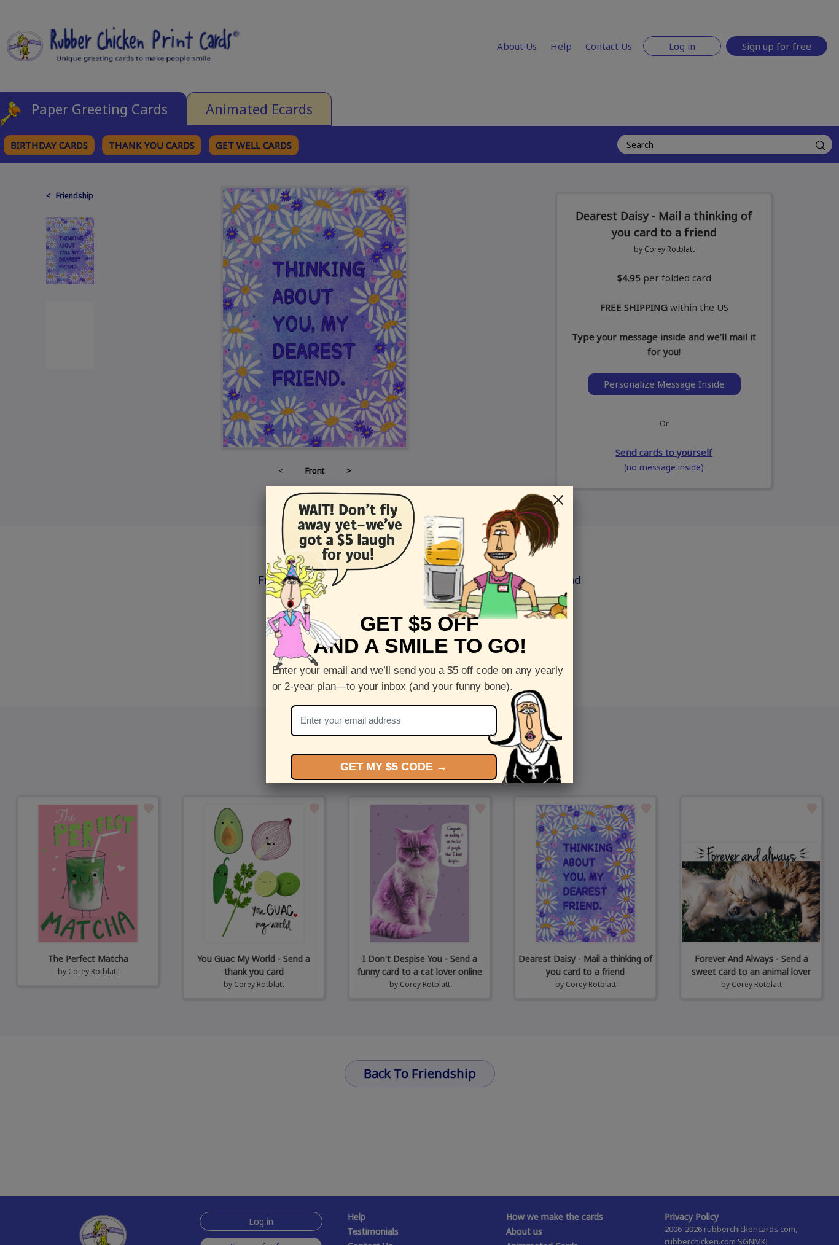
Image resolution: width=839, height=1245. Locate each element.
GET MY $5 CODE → (393, 766)
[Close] (558, 500)
